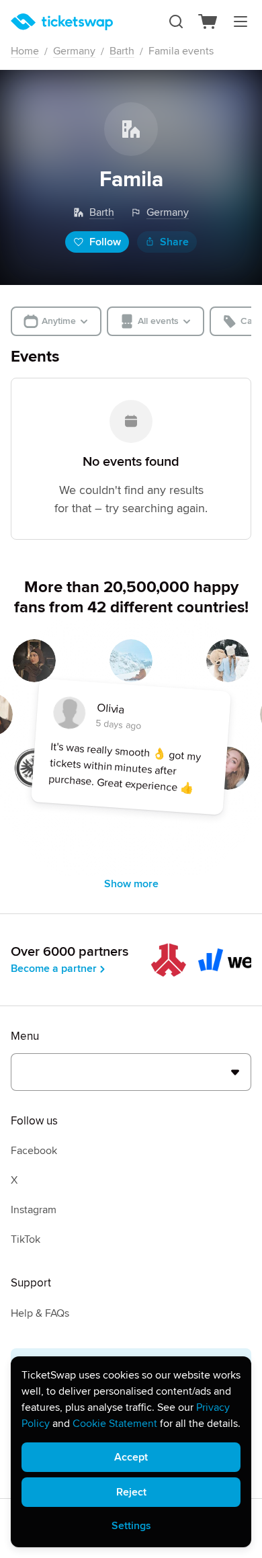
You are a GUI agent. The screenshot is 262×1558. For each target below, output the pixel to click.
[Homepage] (62, 21)
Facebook (34, 1150)
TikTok (25, 1239)
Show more (131, 884)
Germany (74, 51)
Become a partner (54, 968)
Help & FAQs (40, 1313)
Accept (131, 1457)
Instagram (33, 1210)
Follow (105, 242)
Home (25, 51)
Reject (131, 1492)
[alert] (131, 1451)
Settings (131, 1525)
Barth (122, 51)
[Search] (176, 21)
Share (174, 242)
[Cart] (208, 21)
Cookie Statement (115, 1423)
